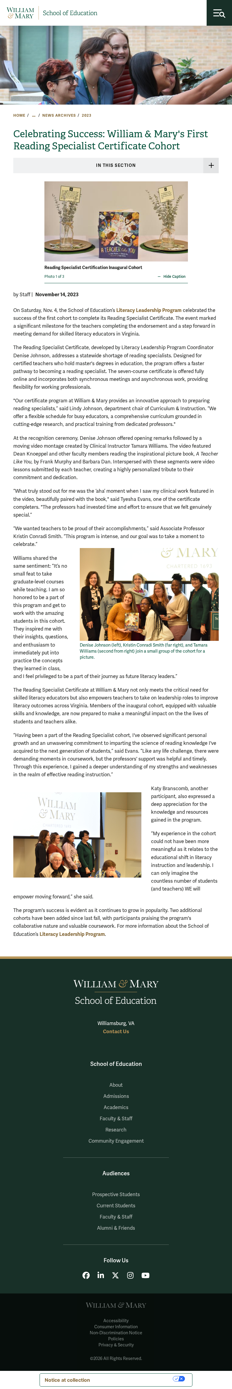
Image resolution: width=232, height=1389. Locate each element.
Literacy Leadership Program (149, 310)
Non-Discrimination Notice (116, 1332)
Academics (116, 1108)
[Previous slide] (49, 217)
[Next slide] (182, 217)
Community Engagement (116, 1141)
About (116, 1085)
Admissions (116, 1096)
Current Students (116, 1206)
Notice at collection (67, 1380)
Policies (116, 1339)
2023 (86, 115)
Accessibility (116, 1320)
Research (116, 1130)
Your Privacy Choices (134, 1379)
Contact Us (116, 1031)
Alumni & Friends (116, 1228)
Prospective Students (116, 1195)
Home (19, 115)
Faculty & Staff (116, 1119)
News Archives (59, 115)
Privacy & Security (116, 1345)
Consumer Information (116, 1326)
